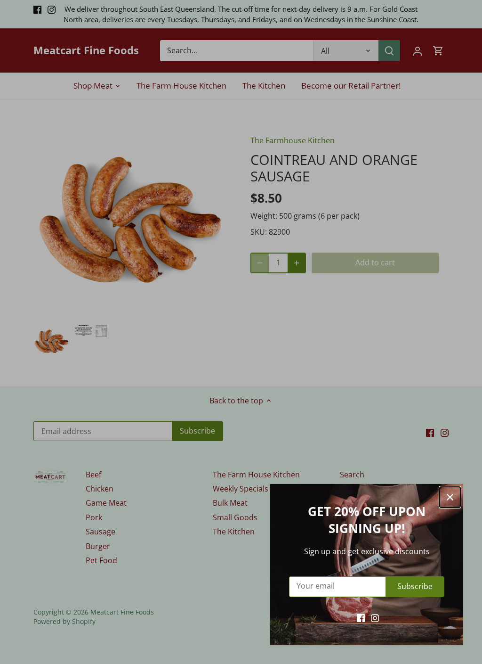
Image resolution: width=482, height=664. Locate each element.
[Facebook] (361, 617)
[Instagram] (375, 617)
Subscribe (415, 586)
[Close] (450, 497)
